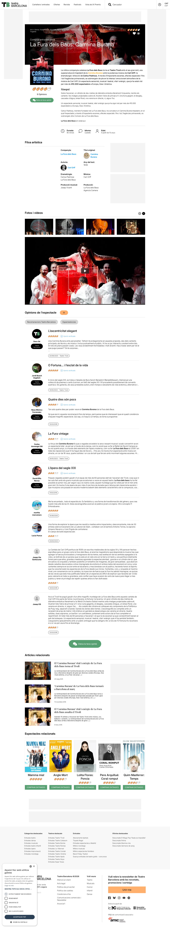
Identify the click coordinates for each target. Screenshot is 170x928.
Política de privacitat (66, 887)
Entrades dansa (30, 840)
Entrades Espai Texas (56, 862)
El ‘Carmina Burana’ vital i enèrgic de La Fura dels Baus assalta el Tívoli (78, 710)
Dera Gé (36, 341)
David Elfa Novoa (37, 479)
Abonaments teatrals (80, 838)
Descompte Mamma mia (121, 843)
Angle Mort (60, 775)
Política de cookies (65, 890)
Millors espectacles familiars (83, 851)
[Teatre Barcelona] (14, 4)
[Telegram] (129, 898)
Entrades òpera (30, 849)
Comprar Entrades (36, 787)
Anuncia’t (61, 903)
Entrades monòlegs (31, 854)
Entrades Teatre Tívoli (56, 838)
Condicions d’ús (64, 894)
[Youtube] (124, 898)
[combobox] (132, 4)
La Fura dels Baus (68, 154)
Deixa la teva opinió (43, 100)
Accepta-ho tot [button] (19, 917)
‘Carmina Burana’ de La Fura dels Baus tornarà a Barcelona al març (79, 687)
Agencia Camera (91, 190)
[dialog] (19, 895)
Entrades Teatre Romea (57, 846)
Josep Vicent (66, 187)
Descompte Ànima (119, 840)
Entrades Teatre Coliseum (57, 840)
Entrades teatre (30, 838)
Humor (90, 887)
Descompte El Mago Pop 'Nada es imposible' (129, 838)
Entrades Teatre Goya (56, 859)
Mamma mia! (36, 775)
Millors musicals (79, 849)
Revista (67, 4)
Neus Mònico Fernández (36, 411)
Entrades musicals (31, 843)
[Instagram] (119, 898)
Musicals (53, 30)
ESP (166, 6)
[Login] (159, 4)
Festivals (77, 4)
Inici (31, 30)
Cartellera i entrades (41, 4)
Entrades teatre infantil (32, 846)
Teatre (85, 30)
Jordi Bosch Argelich (37, 377)
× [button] (34, 866)
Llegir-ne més (9, 886)
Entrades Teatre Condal (57, 851)
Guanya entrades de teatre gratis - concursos (90, 857)
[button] (20, 889)
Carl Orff (71, 167)
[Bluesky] (114, 898)
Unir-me (126, 889)
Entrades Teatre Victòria (57, 854)
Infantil (90, 890)
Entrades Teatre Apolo (56, 857)
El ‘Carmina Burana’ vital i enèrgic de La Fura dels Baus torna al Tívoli (78, 665)
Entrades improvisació (32, 851)
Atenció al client (64, 880)
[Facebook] (109, 898)
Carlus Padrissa (67, 177)
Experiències (44, 30)
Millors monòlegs (79, 846)
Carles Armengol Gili (37, 445)
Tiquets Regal (78, 840)
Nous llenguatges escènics (67, 30)
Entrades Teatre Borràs (56, 843)
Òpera (80, 30)
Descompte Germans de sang (123, 846)
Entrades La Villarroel (56, 849)
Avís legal (61, 883)
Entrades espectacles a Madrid (84, 843)
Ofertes (57, 4)
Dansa (37, 30)
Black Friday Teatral (80, 854)
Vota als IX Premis (93, 4)
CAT (166, 3)
